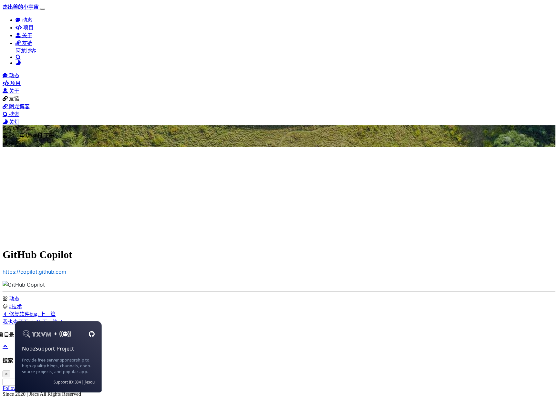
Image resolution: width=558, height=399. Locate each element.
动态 (14, 298)
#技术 (15, 306)
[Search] (18, 57)
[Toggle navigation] (42, 9)
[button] (24, 43)
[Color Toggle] (18, 63)
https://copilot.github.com (34, 271)
